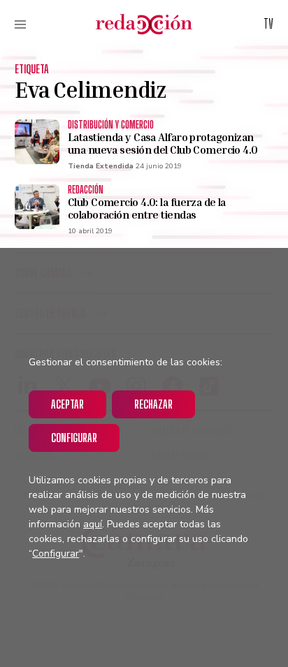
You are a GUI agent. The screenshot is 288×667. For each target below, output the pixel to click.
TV (268, 23)
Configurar (74, 437)
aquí (92, 524)
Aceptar (67, 404)
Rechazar (153, 404)
